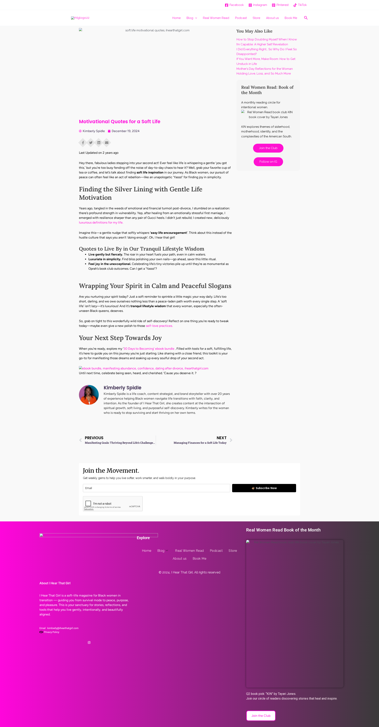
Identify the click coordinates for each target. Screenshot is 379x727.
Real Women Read (216, 18)
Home (176, 18)
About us (272, 18)
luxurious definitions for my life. (101, 222)
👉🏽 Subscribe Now (264, 488)
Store (256, 18)
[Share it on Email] (107, 141)
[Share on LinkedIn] (99, 141)
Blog (190, 18)
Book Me (291, 18)
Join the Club (268, 148)
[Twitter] (83, 641)
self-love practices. (159, 326)
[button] (195, 18)
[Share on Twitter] (91, 141)
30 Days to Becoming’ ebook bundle (149, 348)
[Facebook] (77, 641)
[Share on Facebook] (83, 141)
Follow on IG (268, 161)
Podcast (241, 18)
